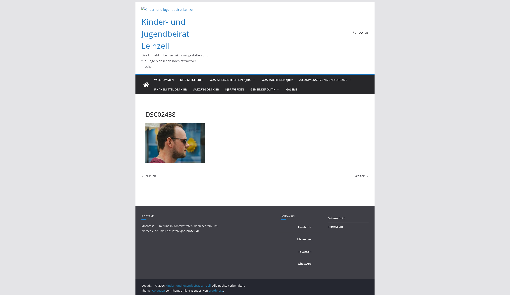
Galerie (291, 89)
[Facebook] (336, 41)
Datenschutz (336, 218)
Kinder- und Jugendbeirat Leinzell (165, 33)
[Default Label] (346, 41)
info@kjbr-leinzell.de (186, 231)
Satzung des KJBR (206, 89)
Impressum (335, 226)
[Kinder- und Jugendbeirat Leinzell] (146, 84)
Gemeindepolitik (262, 89)
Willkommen (164, 80)
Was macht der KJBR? (277, 80)
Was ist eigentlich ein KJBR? (230, 80)
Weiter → (362, 176)
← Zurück (148, 176)
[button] (253, 80)
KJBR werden (234, 89)
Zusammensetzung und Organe (323, 80)
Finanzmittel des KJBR (170, 89)
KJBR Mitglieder (191, 80)
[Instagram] (355, 41)
